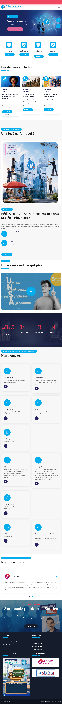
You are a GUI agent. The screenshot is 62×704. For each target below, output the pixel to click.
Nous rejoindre (18, 21)
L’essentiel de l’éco (38, 649)
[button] (30, 596)
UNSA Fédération (6, 89)
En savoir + (10, 54)
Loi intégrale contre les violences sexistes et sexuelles (10, 96)
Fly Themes (58, 701)
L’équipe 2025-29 (14, 232)
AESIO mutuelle (16, 576)
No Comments (5, 114)
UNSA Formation (38, 643)
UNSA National (37, 641)
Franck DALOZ (5, 91)
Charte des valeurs (38, 646)
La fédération (13, 242)
